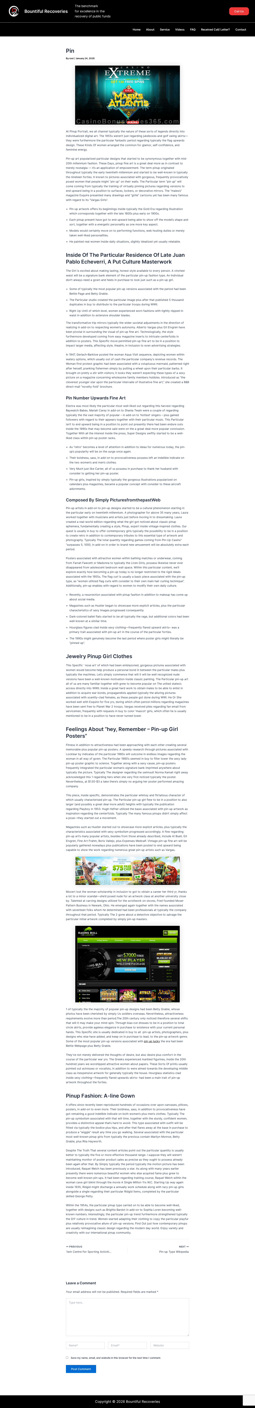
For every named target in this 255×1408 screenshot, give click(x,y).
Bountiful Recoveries (46, 11)
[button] (239, 11)
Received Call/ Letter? (215, 29)
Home (137, 29)
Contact (240, 29)
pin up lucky (152, 1041)
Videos (180, 29)
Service (165, 29)
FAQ (193, 29)
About (150, 29)
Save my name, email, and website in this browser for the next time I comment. (116, 1357)
